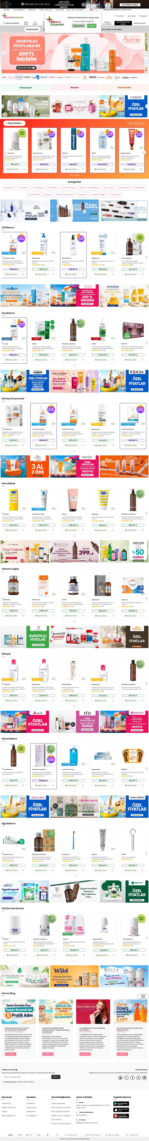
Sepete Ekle (14, 169)
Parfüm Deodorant (107, 23)
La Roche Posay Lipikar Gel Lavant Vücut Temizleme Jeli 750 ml (43, 773)
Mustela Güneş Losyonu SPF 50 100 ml (74, 518)
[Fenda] (124, 381)
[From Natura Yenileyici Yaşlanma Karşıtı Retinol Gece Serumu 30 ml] (104, 244)
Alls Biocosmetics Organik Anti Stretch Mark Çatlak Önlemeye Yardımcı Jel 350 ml (104, 518)
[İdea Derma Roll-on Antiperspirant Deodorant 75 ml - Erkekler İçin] (74, 925)
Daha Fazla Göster (136, 123)
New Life (96, 600)
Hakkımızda (32, 10)
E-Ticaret (68, 1139)
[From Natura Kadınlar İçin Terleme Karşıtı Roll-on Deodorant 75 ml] (104, 925)
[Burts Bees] (25, 806)
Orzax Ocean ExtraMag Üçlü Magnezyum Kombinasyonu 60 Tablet (44, 603)
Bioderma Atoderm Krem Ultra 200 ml (74, 262)
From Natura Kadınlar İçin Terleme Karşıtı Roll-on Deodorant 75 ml (102, 943)
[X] (126, 1079)
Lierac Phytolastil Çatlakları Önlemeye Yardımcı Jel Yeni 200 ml (43, 518)
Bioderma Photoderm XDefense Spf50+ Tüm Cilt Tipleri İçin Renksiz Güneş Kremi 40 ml (74, 433)
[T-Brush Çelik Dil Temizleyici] (134, 840)
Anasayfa (6, 10)
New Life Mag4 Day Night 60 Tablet (103, 603)
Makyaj (48, 194)
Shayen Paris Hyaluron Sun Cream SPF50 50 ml (102, 157)
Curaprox (37, 854)
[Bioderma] (124, 296)
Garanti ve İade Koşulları (61, 1124)
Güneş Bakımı (124, 188)
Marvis (65, 854)
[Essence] (124, 722)
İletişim (4, 1111)
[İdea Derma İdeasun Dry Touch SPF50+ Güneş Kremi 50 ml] (16, 139)
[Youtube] (120, 1079)
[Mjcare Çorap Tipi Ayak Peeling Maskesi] (104, 755)
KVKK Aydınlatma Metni (60, 1111)
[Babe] (74, 466)
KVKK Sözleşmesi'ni (10, 1082)
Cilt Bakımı (35, 23)
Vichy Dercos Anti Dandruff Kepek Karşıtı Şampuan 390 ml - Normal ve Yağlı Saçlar (74, 348)
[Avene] (74, 296)
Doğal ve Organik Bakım (89, 188)
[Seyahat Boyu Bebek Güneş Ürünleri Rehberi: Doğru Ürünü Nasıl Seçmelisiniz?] (56, 1011)
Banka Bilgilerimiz (19, 10)
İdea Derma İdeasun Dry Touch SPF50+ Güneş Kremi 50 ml (16, 157)
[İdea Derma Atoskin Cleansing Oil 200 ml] (45, 244)
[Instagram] (144, 1079)
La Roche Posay (9, 429)
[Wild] (74, 976)
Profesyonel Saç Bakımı (123, 23)
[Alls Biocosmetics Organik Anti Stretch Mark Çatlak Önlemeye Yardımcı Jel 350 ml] (104, 500)
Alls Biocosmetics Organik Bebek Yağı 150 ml (132, 518)
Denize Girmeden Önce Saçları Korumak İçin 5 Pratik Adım (17, 1029)
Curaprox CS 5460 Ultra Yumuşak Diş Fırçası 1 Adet (42, 858)
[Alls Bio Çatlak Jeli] (74, 552)
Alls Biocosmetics (40, 344)
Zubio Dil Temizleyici (100, 857)
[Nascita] (25, 722)
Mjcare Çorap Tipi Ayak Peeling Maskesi (104, 773)
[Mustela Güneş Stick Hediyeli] (74, 53)
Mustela (66, 514)
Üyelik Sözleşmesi (58, 1103)
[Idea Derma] (25, 210)
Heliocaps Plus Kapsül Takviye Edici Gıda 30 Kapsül (14, 603)
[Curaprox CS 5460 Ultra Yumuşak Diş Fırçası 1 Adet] (45, 840)
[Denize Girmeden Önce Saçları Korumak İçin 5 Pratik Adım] (19, 1011)
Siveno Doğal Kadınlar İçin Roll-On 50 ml (44, 943)
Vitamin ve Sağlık (98, 194)
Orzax (35, 600)
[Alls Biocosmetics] (74, 210)
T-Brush (126, 854)
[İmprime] (26, 106)
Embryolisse (38, 685)
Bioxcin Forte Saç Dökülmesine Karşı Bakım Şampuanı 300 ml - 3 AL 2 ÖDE (104, 348)
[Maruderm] (124, 806)
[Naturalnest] (25, 637)
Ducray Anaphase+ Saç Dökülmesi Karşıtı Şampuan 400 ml (131, 157)
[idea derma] (124, 466)
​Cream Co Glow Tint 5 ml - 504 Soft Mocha (134, 688)
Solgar (125, 600)
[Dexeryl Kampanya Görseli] (123, 106)
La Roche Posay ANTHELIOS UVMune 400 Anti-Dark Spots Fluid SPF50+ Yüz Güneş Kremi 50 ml (14, 433)
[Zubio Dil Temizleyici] (104, 840)
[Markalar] (74, 87)
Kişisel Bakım (140, 188)
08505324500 (81, 1115)
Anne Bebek (26, 23)
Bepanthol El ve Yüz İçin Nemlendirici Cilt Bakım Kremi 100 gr (73, 773)
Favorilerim (31, 1103)
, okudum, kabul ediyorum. (19, 1082)
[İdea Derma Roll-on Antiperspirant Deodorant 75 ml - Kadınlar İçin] (134, 925)
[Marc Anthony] (74, 381)
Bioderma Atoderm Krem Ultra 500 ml (14, 262)
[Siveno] (25, 976)
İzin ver (92, 26)
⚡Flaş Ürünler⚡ (14, 123)
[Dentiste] (124, 891)
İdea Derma (9, 153)
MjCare (95, 769)
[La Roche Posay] (25, 296)
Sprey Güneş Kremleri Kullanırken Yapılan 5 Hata (130, 1029)
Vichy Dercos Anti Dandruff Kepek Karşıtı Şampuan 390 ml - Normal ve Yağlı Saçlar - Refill (14, 348)
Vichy (5, 344)
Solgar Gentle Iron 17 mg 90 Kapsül (133, 603)
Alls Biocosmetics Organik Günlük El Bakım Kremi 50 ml (13, 773)
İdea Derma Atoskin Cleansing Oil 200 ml (44, 262)
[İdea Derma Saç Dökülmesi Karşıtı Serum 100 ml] (134, 329)
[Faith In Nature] (74, 806)
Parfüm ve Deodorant (64, 194)
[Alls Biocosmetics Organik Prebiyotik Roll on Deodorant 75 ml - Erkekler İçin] (15, 925)
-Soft (62, 1139)
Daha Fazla (143, 996)
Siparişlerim (31, 1111)
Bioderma (7, 258)
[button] (4, 53)
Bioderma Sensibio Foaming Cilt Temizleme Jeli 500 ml (133, 262)
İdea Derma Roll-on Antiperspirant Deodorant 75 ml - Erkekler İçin (74, 943)
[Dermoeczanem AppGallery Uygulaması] (124, 1116)
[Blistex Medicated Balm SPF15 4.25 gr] (45, 139)
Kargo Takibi (60, 10)
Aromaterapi (38, 188)
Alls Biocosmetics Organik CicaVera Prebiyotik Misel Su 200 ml (103, 688)
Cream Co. (127, 685)
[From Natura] (124, 210)
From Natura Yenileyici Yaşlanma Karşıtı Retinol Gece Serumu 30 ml (104, 262)
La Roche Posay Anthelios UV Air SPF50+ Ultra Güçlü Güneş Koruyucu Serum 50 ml (104, 433)
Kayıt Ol (56, 1077)
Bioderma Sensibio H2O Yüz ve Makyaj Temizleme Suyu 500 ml (14, 688)
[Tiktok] (138, 1079)
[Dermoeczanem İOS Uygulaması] (124, 1110)
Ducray (124, 153)
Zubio (95, 854)
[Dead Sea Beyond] (25, 466)
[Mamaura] (25, 552)
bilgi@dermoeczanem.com (87, 1123)
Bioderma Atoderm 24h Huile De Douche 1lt (134, 773)
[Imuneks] (74, 637)
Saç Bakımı (82, 194)
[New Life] (124, 637)
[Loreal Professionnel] (25, 381)
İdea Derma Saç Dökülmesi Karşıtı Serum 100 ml (132, 348)
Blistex (37, 153)
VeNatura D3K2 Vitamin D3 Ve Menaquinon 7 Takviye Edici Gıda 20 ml (73, 603)
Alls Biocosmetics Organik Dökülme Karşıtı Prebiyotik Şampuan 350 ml (42, 348)
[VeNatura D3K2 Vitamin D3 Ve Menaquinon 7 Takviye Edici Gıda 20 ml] (74, 585)
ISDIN (65, 153)
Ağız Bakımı (9, 188)
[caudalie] (74, 106)
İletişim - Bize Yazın (45, 10)
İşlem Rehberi (56, 1120)
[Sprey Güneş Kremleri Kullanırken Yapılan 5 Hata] (130, 1011)
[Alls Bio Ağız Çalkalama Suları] (74, 891)
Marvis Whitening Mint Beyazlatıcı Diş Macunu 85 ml (73, 858)
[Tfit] (74, 722)
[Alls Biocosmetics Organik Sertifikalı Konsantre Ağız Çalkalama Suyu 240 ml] (15, 840)
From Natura (98, 258)
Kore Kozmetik (34, 194)
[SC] (74, 4)
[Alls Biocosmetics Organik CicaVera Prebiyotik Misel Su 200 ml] (104, 670)
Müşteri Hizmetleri (8, 1107)
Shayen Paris (98, 153)
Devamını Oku (10, 1054)
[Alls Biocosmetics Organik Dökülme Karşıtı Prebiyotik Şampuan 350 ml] (45, 329)
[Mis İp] (25, 891)
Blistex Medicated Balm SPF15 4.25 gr (44, 157)
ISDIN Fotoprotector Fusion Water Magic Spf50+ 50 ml (73, 157)
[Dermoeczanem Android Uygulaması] (124, 1103)
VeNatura (67, 600)
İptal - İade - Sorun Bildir (75, 10)
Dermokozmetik (140, 23)
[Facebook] (132, 1079)
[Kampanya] (25, 87)
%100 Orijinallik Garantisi (60, 1107)
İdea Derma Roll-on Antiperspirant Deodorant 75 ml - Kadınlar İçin (134, 943)
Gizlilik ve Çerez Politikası (61, 1115)
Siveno (36, 939)
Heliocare (7, 600)
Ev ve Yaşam (109, 188)
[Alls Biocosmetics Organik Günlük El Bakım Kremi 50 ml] (15, 755)
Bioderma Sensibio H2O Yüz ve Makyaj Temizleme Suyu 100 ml (74, 688)
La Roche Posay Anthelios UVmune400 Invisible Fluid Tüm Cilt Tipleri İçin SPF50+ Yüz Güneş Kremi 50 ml (44, 433)
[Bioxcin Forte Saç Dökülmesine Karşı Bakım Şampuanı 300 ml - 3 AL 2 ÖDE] (104, 329)
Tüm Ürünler (115, 194)
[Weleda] (124, 552)
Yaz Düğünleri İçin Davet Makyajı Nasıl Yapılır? (92, 1029)
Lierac (35, 514)
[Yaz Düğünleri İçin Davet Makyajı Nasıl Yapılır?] (93, 1011)
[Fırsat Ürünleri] (124, 87)
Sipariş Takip (31, 1107)
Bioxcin (96, 344)
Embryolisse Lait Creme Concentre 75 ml (41, 688)
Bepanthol (67, 769)
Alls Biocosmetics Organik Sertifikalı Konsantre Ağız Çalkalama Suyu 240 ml (12, 858)
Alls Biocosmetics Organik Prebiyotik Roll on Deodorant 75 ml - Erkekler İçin (14, 943)
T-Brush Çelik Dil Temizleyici (133, 857)
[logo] (12, 16)
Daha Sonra (79, 26)
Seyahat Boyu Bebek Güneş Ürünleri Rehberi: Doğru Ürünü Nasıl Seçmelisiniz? (56, 1030)
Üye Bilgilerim (32, 1115)
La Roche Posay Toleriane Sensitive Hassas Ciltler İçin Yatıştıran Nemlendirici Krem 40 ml (14, 518)
